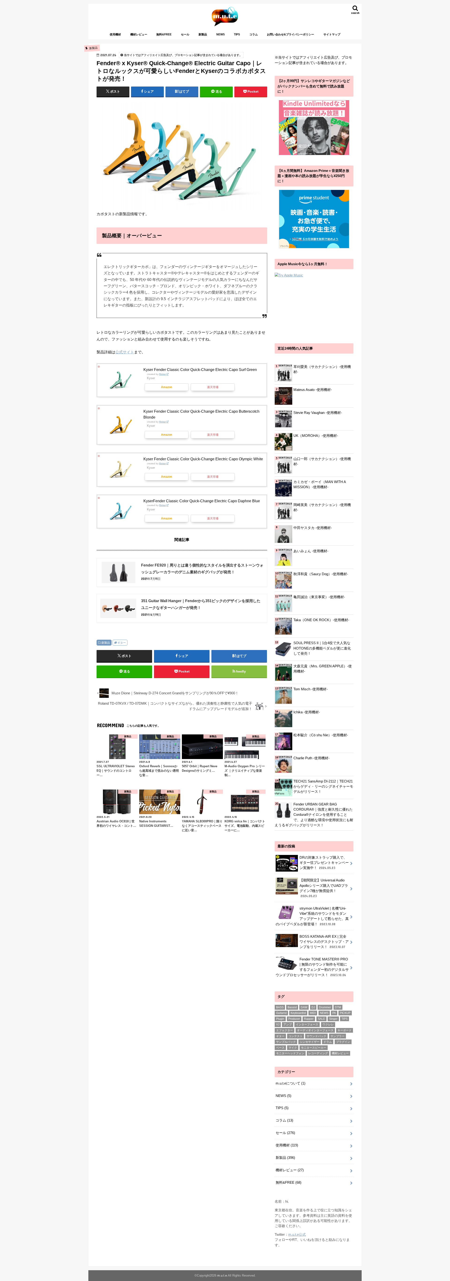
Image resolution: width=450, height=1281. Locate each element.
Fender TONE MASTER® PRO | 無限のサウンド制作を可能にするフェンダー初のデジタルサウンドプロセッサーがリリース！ (312, 967)
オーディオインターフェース (315, 1030)
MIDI (313, 1013)
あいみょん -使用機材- (310, 551)
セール (185, 34)
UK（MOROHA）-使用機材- (315, 436)
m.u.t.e (222, 1275)
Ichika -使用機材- (306, 712)
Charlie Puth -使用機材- (311, 758)
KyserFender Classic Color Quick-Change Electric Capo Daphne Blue (201, 501)
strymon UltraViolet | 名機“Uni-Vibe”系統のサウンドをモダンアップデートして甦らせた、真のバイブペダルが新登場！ (312, 916)
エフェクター (284, 1030)
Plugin (280, 1018)
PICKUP (345, 1013)
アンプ (287, 1024)
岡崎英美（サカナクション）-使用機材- (322, 507)
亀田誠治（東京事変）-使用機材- (319, 597)
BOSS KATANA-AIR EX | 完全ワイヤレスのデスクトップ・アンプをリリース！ (324, 942)
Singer (333, 1018)
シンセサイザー (309, 1041)
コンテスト (296, 1036)
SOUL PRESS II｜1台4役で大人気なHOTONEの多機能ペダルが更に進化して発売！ (322, 648)
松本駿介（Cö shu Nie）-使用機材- (320, 735)
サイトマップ (331, 34)
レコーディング (318, 1053)
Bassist (292, 1007)
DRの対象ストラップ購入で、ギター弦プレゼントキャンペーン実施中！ (324, 863)
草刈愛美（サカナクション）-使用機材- (322, 369)
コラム (253, 34)
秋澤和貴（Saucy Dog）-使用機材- (320, 574)
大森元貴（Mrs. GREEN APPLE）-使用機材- (322, 668)
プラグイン (343, 1041)
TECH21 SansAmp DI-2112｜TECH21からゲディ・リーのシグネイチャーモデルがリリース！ (323, 786)
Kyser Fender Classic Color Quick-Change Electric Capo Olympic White (203, 459)
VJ (277, 1024)
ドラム (327, 1041)
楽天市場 (212, 387)
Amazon (166, 387)
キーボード (345, 1030)
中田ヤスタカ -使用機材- (312, 528)
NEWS (220, 34)
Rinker (162, 374)
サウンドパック (316, 1036)
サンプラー (337, 1036)
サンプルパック (286, 1041)
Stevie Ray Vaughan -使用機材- (317, 413)
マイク (293, 1047)
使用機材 (115, 34)
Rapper (309, 1018)
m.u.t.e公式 (297, 1234)
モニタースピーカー (313, 1047)
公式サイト (124, 352)
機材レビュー (138, 34)
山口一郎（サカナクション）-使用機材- (322, 461)
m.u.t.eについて (290, 1083)
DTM (338, 1007)
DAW (304, 1007)
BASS (280, 1007)
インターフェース (307, 1024)
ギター (121, 642)
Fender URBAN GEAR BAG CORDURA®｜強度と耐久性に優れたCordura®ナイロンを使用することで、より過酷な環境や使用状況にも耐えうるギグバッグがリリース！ (314, 814)
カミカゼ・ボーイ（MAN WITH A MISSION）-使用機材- (319, 484)
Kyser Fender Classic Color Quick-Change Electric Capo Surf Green (200, 369)
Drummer (325, 1007)
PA (334, 1013)
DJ (313, 1007)
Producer (294, 1018)
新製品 (203, 34)
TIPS (237, 34)
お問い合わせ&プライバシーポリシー (290, 34)
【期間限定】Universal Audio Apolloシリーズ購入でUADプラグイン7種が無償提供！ (324, 888)
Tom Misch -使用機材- (310, 689)
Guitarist (281, 1013)
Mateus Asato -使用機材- (312, 390)
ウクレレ (328, 1024)
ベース (280, 1047)
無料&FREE (164, 34)
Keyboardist (298, 1013)
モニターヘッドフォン (290, 1053)
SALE (321, 1018)
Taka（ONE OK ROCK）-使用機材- (321, 620)
